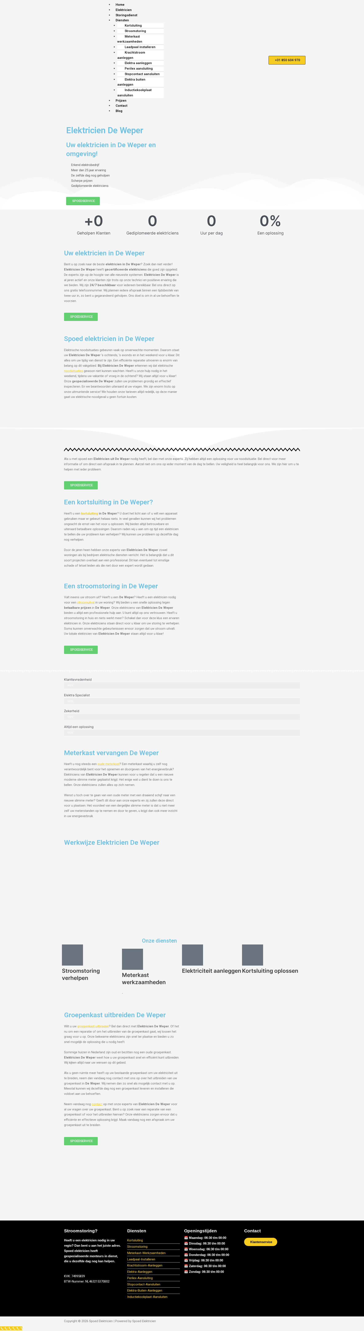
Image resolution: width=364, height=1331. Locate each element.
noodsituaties (73, 371)
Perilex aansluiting (139, 68)
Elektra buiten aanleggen (131, 82)
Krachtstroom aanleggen (131, 55)
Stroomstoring (135, 31)
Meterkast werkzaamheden (129, 39)
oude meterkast (108, 764)
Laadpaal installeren (140, 47)
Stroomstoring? (81, 1230)
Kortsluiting (133, 25)
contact (97, 1104)
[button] (183, 20)
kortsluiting (89, 513)
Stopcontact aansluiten (142, 74)
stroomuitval (86, 602)
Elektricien (124, 10)
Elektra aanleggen (138, 63)
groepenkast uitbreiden (93, 1026)
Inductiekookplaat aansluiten (134, 92)
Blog (119, 111)
